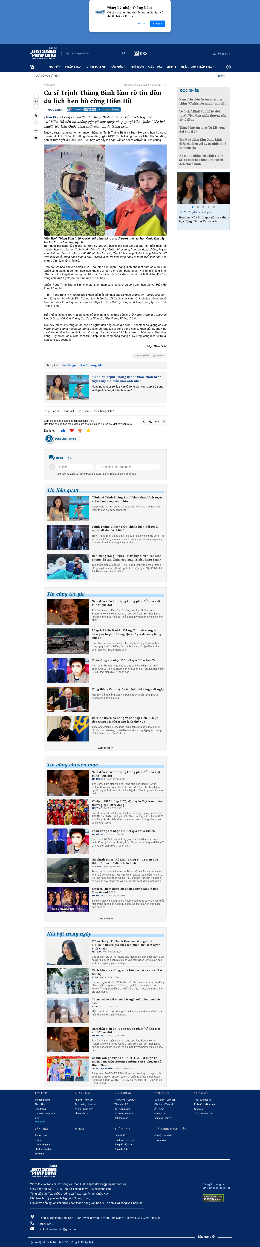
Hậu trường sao (43, 1144)
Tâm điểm (40, 1104)
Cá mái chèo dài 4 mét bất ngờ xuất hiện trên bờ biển (126, 1001)
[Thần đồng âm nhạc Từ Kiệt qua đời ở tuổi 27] (68, 670)
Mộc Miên (55, 109)
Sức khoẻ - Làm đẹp (164, 1099)
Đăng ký (157, 23)
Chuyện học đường (164, 1135)
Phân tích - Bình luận (205, 1104)
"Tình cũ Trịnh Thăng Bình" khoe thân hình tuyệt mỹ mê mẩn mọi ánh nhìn (126, 379)
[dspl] (32, 67)
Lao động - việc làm (45, 1113)
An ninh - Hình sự (84, 1099)
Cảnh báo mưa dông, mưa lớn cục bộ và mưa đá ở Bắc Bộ (127, 972)
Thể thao (39, 1153)
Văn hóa (155, 67)
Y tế (37, 1118)
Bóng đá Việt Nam (123, 1144)
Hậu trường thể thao (124, 1140)
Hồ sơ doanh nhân (123, 1113)
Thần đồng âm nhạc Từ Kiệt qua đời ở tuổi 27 (123, 660)
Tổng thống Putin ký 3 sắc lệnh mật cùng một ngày (128, 689)
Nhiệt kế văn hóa (43, 1149)
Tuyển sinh (160, 1140)
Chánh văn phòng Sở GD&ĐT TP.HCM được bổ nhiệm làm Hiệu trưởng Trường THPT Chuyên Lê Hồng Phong (126, 1061)
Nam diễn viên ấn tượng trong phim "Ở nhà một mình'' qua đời (126, 603)
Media (171, 67)
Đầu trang (205, 1236)
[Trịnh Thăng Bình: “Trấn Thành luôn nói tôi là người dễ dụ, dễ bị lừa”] (68, 537)
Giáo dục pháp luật (197, 67)
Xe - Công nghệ (122, 1109)
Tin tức (54, 67)
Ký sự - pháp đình (84, 1109)
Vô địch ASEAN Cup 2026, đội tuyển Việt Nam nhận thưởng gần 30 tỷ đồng (127, 803)
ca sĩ (56, 411)
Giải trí (38, 1140)
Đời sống (118, 67)
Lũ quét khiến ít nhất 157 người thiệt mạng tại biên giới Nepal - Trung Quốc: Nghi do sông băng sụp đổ (126, 633)
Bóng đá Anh (121, 1149)
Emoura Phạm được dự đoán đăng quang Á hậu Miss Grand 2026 (125, 890)
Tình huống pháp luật (85, 1104)
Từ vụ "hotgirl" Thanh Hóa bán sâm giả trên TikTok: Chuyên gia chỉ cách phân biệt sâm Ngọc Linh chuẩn (126, 944)
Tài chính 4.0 (121, 1104)
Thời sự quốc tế (202, 1099)
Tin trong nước (42, 1099)
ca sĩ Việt (84, 411)
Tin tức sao (41, 1135)
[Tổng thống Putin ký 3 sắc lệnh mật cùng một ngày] (68, 699)
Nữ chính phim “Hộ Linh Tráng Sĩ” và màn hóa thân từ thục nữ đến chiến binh (125, 861)
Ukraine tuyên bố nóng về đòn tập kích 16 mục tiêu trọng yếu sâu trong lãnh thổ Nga (125, 719)
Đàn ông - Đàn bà (163, 1118)
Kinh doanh (96, 67)
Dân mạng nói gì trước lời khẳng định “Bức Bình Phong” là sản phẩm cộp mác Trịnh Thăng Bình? (126, 557)
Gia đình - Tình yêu (164, 1104)
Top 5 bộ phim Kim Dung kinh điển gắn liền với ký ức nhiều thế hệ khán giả (202, 144)
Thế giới (137, 67)
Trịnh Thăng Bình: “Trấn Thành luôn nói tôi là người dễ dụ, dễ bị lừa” (125, 528)
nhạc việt (68, 411)
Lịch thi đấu (120, 1135)
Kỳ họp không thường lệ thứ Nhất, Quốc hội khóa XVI (201, 75)
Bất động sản (121, 1118)
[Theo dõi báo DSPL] (93, 109)
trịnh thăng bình (103, 411)
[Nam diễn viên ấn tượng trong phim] (68, 612)
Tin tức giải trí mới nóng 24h (82, 365)
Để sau (141, 23)
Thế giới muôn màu (204, 1113)
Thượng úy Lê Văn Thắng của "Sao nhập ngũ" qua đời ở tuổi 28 (203, 219)
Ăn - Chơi (159, 1109)
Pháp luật (73, 67)
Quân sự (198, 1109)
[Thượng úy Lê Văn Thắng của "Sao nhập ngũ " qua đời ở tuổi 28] (203, 188)
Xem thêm (104, 748)
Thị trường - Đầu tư (124, 1099)
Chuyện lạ (159, 1113)
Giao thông (40, 1109)
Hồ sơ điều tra (82, 1113)
